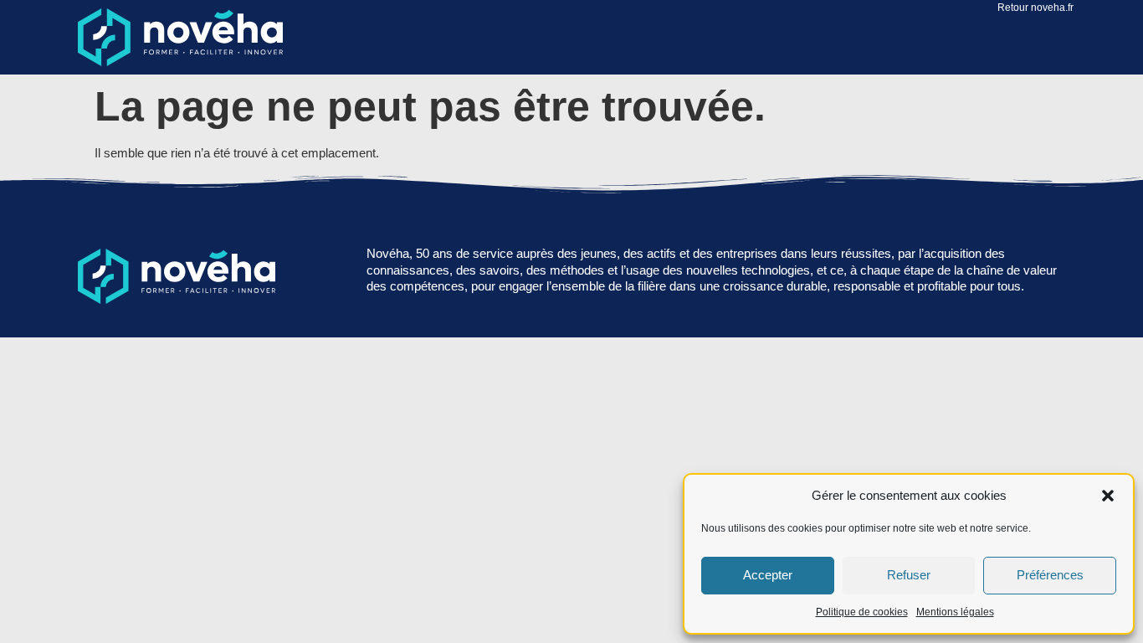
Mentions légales (955, 612)
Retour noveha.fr (1035, 7)
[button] (1107, 495)
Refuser (908, 575)
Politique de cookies (862, 612)
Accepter (767, 575)
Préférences (1050, 575)
